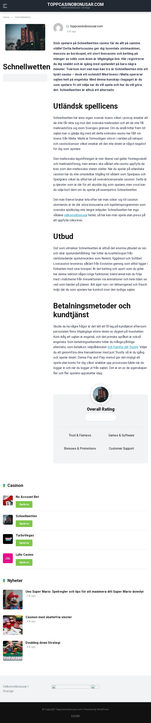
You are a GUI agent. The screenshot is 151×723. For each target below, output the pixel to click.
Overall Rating (101, 409)
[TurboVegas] (8, 543)
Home (6, 17)
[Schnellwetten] (8, 523)
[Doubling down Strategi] (13, 659)
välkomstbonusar (75, 215)
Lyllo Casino (24, 555)
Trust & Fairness (80, 435)
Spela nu (24, 504)
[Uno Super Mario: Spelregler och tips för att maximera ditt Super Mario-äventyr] (13, 608)
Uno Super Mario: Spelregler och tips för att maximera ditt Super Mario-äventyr (85, 591)
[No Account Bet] (8, 504)
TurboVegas (25, 535)
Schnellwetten (26, 516)
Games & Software (121, 435)
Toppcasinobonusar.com (75, 4)
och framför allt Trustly (123, 347)
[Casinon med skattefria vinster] (13, 634)
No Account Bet (27, 497)
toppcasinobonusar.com (86, 26)
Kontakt (75, 715)
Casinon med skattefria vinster (49, 617)
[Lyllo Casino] (8, 562)
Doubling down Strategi (43, 643)
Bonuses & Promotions (80, 448)
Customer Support (121, 448)
